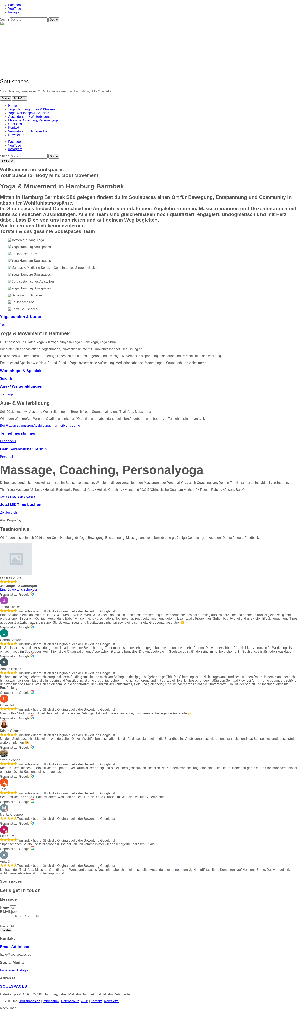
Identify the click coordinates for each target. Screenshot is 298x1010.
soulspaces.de (29, 1001)
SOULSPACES (13, 986)
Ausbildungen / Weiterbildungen (31, 116)
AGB (84, 1001)
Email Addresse (14, 947)
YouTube (14, 8)
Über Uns (15, 124)
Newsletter (16, 135)
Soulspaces (14, 81)
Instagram (15, 12)
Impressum (51, 1001)
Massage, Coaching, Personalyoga (33, 120)
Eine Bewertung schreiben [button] (19, 589)
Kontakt (13, 127)
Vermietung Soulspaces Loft (28, 131)
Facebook (15, 5)
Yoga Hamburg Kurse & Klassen (31, 109)
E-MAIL (5, 911)
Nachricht (7, 926)
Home (12, 105)
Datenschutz (70, 1001)
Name (5, 907)
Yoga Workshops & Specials (28, 113)
